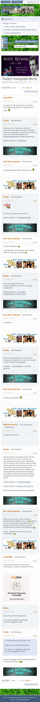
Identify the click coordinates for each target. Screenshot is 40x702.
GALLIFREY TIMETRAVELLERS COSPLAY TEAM (14, 293)
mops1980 (7, 557)
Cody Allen (8, 97)
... (21, 88)
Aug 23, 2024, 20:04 (8, 453)
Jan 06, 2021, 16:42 (8, 279)
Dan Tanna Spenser (11, 161)
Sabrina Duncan (10, 424)
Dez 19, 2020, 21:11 (8, 165)
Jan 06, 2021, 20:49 (8, 318)
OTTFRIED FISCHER (24, 218)
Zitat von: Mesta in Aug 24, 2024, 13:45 (18, 641)
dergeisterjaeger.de (10, 137)
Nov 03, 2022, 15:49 (8, 392)
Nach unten (6, 88)
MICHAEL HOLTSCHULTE (25, 486)
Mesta (6, 608)
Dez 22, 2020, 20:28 (8, 242)
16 (23, 88)
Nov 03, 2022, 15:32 (8, 353)
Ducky (6, 120)
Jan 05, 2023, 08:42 (8, 430)
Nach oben (5, 680)
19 (31, 88)
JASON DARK (22, 141)
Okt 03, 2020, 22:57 (8, 101)
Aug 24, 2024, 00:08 (8, 560)
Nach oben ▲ (33, 697)
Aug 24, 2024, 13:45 (8, 611)
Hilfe (4, 697)
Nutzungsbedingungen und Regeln (17, 697)
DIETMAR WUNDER (24, 482)
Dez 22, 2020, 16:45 (8, 200)
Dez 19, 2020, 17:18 (8, 124)
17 (25, 88)
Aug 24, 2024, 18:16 (8, 635)
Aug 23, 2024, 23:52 (8, 514)
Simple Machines (25, 699)
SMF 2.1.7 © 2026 (15, 699)
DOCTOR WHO (17, 366)
